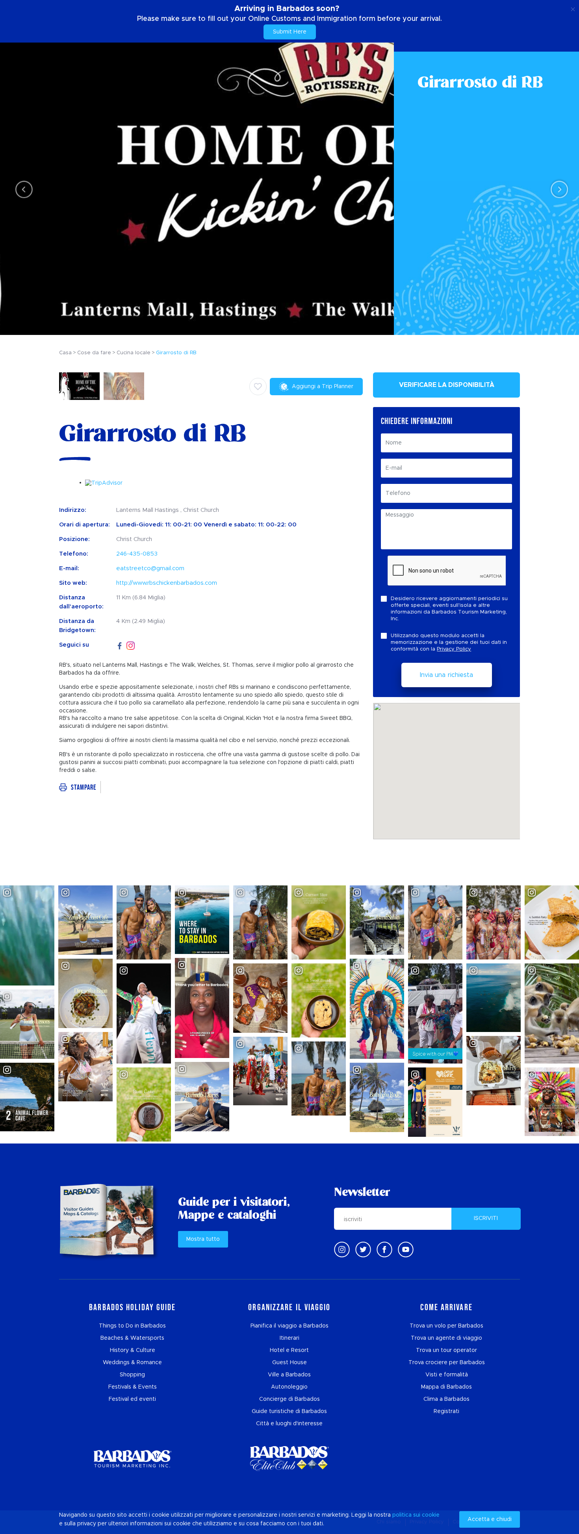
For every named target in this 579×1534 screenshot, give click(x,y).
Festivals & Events (132, 1387)
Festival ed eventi (132, 1399)
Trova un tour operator (446, 1350)
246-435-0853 (137, 554)
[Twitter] (363, 1249)
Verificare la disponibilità (446, 385)
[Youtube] (406, 1249)
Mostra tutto (203, 1239)
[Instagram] (130, 645)
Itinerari (289, 1338)
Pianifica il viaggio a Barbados (289, 1326)
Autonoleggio (289, 1387)
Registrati (446, 1411)
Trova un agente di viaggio (446, 1338)
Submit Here (289, 32)
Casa (65, 352)
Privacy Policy (454, 649)
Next (557, 189)
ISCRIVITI (486, 1218)
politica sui (406, 1515)
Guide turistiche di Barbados (289, 1411)
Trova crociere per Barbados (446, 1362)
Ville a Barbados (289, 1375)
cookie (431, 1515)
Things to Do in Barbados (132, 1326)
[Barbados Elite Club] (289, 1458)
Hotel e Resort (289, 1350)
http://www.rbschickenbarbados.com (166, 583)
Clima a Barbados (446, 1399)
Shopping (132, 1375)
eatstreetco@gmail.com (150, 568)
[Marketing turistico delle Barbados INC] (132, 1458)
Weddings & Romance (132, 1362)
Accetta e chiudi (490, 1519)
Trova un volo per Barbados (446, 1326)
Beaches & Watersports (132, 1338)
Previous (22, 189)
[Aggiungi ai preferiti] (258, 386)
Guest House (289, 1362)
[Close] (573, 8)
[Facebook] (120, 644)
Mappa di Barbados (446, 1387)
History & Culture (132, 1350)
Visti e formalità (446, 1375)
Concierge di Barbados (289, 1399)
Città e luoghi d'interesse (289, 1423)
